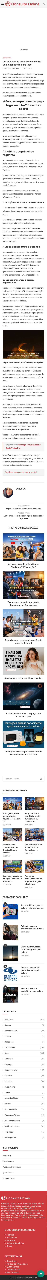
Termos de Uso (8, 1178)
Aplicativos (24, 1019)
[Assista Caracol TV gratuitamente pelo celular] (10, 974)
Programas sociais (24, 1121)
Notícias (24, 1104)
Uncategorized (24, 1137)
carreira (24, 1036)
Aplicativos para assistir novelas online (32, 989)
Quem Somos (8, 1173)
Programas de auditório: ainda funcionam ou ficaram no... (32, 817)
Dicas (24, 1053)
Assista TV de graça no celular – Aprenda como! (32, 906)
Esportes (24, 1076)
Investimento (24, 1087)
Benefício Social (24, 1031)
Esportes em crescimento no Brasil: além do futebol (10, 848)
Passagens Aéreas (24, 1115)
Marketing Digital (24, 1098)
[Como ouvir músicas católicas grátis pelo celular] (10, 953)
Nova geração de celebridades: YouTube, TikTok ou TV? (11, 817)
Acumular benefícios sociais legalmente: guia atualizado (33, 880)
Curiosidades (24, 1048)
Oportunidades (24, 1109)
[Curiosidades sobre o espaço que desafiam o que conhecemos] (23, 696)
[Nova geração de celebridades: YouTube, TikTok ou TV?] (23, 547)
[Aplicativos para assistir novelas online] (10, 995)
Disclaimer (7, 1156)
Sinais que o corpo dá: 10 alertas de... (23, 678)
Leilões (24, 1093)
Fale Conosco (8, 1161)
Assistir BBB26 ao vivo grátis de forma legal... (33, 847)
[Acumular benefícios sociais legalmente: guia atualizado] (34, 866)
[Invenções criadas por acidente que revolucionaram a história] (23, 734)
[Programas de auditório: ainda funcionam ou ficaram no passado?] (23, 585)
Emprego (24, 1064)
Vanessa (15, 68)
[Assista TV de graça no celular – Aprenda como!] (10, 911)
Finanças (24, 1081)
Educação (24, 1059)
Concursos (24, 1042)
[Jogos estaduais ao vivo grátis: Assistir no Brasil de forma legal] (12, 866)
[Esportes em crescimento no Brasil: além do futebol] (23, 623)
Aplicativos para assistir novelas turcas (32, 927)
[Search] (44, 4)
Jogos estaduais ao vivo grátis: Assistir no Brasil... (12, 879)
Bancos (24, 1025)
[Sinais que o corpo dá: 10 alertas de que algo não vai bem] (23, 661)
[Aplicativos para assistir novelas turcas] (10, 932)
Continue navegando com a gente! (21, 472)
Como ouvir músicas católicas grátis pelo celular (31, 949)
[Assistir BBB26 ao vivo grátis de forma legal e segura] (34, 834)
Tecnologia (24, 1132)
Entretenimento (24, 1070)
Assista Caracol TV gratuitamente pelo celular (30, 970)
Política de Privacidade (12, 1167)
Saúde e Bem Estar (24, 1126)
